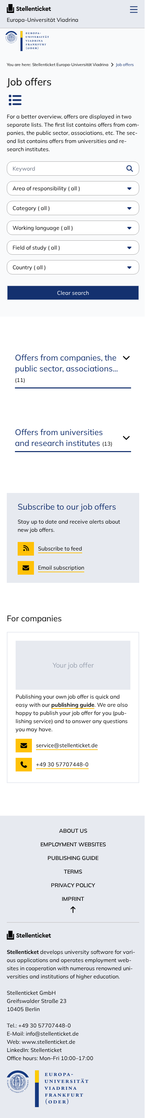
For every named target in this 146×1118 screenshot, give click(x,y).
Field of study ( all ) (36, 247)
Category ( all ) (31, 208)
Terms (70, 882)
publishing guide (72, 715)
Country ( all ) (29, 267)
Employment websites (70, 855)
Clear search (71, 292)
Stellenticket (23, 962)
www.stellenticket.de (48, 1052)
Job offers (125, 64)
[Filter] (130, 168)
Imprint (70, 909)
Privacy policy (71, 896)
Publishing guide (70, 868)
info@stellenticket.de (52, 1044)
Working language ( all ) (43, 227)
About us (70, 841)
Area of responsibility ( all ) (46, 188)
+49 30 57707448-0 (44, 1036)
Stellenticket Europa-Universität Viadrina (70, 64)
